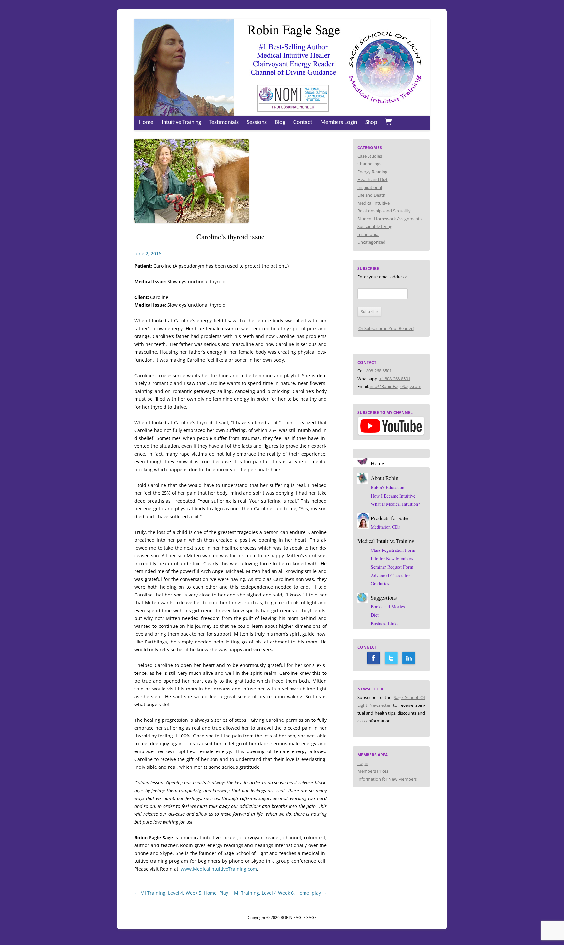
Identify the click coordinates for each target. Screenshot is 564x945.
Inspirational (369, 187)
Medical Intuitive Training (385, 541)
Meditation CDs (385, 527)
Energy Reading (372, 172)
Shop (371, 122)
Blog (280, 122)
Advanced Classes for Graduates (390, 579)
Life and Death (371, 195)
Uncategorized (371, 242)
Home (146, 122)
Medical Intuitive (373, 203)
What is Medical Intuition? (395, 504)
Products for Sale (389, 518)
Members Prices (372, 771)
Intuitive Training (181, 122)
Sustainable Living (374, 226)
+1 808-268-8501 (394, 378)
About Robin (384, 478)
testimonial (368, 234)
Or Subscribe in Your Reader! (386, 328)
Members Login (339, 122)
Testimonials (224, 122)
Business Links (384, 623)
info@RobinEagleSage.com (395, 386)
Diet (375, 615)
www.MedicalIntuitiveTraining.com (219, 869)
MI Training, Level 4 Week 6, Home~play (280, 893)
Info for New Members (392, 558)
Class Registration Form (393, 550)
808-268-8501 (379, 371)
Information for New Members (387, 779)
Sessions (257, 122)
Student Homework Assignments (389, 219)
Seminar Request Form (392, 567)
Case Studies (369, 156)
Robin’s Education (387, 487)
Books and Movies (388, 606)
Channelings (369, 164)
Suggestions (384, 597)
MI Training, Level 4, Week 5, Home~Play (181, 893)
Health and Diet (372, 179)
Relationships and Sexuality (384, 211)
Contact (302, 122)
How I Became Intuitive (393, 496)
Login (362, 763)
